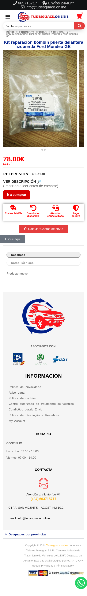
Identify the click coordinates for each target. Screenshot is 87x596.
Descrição (18, 254)
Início (10, 32)
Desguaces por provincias (27, 534)
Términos (61, 565)
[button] (43, 534)
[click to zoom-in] (40, 98)
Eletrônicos (25, 32)
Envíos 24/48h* (60, 3)
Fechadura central (50, 32)
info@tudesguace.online (46, 7)
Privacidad (47, 565)
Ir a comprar (16, 194)
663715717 (28, 3)
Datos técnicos (22, 262)
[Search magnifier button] (79, 25)
